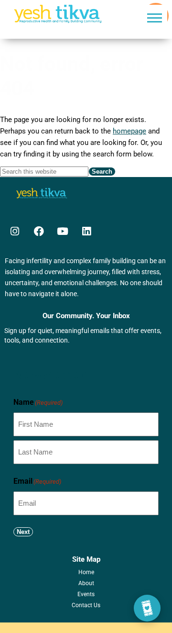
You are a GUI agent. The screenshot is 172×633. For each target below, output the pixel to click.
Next (23, 531)
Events (86, 594)
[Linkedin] (86, 231)
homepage (129, 131)
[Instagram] (15, 231)
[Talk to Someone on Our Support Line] (147, 608)
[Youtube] (63, 231)
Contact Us (86, 605)
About (86, 583)
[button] (154, 17)
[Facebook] (39, 231)
